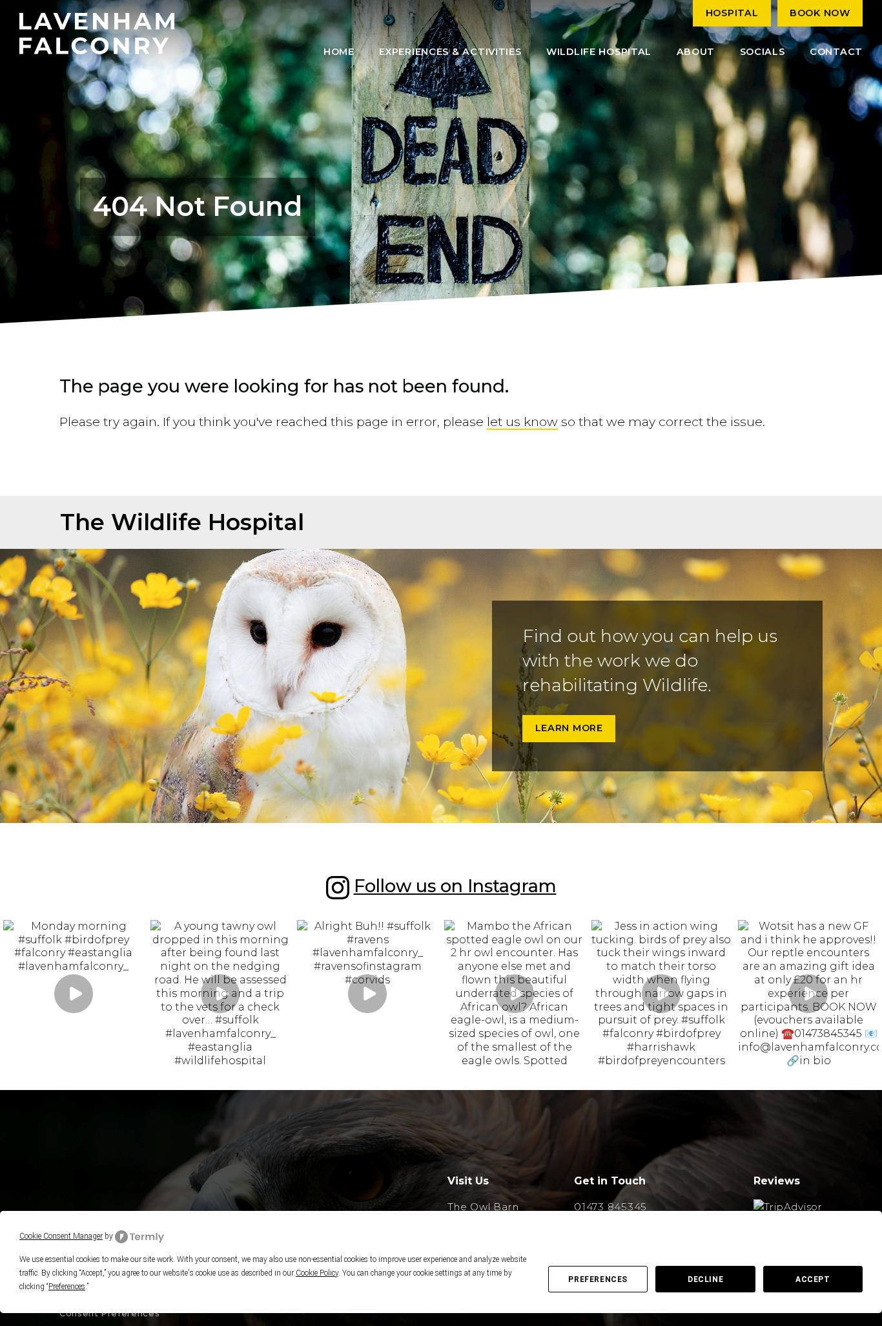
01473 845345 (610, 1207)
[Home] (96, 33)
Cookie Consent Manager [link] (61, 1236)
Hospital (732, 13)
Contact (836, 52)
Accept (812, 1279)
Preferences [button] (66, 1286)
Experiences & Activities (450, 52)
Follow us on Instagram (455, 886)
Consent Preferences (109, 1313)
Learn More (569, 728)
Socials (762, 52)
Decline (705, 1279)
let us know (522, 421)
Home (338, 52)
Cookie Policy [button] (317, 1273)
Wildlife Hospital (598, 52)
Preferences (598, 1279)
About (696, 52)
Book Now (820, 13)
